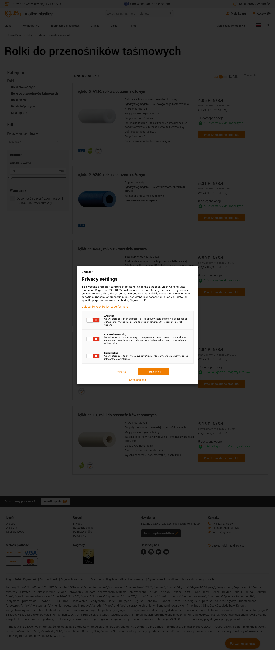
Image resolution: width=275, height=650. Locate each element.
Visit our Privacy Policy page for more (105, 306)
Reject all (121, 371)
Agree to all (154, 371)
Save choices (137, 379)
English (87, 271)
